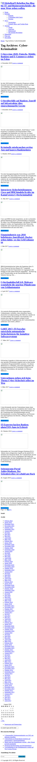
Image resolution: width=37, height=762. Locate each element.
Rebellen (7, 14)
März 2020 (8, 560)
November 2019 (9, 566)
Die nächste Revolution (15, 32)
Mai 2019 (7, 577)
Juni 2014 (7, 677)
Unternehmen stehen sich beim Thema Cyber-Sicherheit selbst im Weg (17, 380)
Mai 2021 (7, 536)
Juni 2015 (7, 656)
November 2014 (9, 668)
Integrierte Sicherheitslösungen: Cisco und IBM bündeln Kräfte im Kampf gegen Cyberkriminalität (17, 192)
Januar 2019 (8, 583)
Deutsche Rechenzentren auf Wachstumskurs (18, 745)
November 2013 (9, 689)
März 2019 (8, 580)
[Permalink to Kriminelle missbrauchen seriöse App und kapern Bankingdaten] (15, 171)
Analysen (11, 29)
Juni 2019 (7, 575)
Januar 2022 (8, 522)
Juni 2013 (7, 697)
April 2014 (8, 680)
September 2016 (9, 631)
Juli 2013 (7, 695)
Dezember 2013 (9, 687)
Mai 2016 (7, 638)
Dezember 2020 (9, 544)
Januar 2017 (8, 624)
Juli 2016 (7, 634)
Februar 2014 (9, 684)
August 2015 (8, 653)
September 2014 (9, 672)
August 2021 (8, 531)
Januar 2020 (8, 563)
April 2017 (8, 619)
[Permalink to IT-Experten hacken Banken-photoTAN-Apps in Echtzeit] (14, 448)
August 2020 (8, 551)
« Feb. (3, 721)
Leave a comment (17, 63)
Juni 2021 (7, 534)
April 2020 (8, 558)
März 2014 (8, 682)
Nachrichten (12, 22)
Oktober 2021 (9, 527)
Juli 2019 (7, 573)
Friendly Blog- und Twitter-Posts (18, 24)
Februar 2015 (9, 663)
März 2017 (8, 621)
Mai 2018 (7, 597)
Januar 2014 (8, 685)
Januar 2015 (8, 665)
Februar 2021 (9, 541)
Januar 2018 (8, 604)
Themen (7, 26)
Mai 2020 (7, 556)
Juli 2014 (7, 675)
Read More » (5, 96)
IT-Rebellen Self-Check (15, 17)
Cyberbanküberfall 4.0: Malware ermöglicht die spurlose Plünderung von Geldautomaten (18, 284)
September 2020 (9, 549)
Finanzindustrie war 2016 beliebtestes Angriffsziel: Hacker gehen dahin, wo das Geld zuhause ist (17, 238)
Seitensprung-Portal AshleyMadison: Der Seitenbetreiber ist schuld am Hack (18, 471)
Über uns (7, 36)
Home (6, 12)
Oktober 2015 (9, 650)
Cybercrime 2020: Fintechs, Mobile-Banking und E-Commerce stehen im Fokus (18, 56)
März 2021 (8, 539)
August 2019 (8, 572)
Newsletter (8, 37)
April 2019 (8, 578)
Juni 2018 (7, 595)
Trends (10, 27)
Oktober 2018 (9, 588)
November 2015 (9, 648)
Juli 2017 (7, 614)
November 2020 (9, 546)
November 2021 (9, 526)
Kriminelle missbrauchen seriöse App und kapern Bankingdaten (17, 148)
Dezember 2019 (9, 565)
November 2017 (9, 607)
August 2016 (8, 633)
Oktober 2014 (9, 670)
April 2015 (8, 660)
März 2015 (8, 661)
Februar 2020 (9, 561)
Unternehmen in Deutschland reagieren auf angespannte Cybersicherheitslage (17, 739)
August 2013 (8, 694)
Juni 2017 (7, 616)
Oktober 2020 (9, 548)
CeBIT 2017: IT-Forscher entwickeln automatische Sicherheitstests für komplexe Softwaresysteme (15, 333)
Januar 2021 (8, 543)
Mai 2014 (7, 678)
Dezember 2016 (9, 626)
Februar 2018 (9, 602)
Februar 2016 (9, 643)
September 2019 (9, 570)
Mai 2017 (7, 617)
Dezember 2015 (9, 646)
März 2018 (8, 600)
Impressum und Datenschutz (13, 724)
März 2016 (8, 641)
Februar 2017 (9, 622)
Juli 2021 (7, 532)
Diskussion (8, 34)
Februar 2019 (9, 582)
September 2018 (9, 590)
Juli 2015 (7, 655)
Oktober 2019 (9, 568)
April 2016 (8, 639)
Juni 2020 (7, 555)
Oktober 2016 (9, 629)
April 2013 (8, 700)
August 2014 (8, 673)
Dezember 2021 (9, 524)
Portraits (10, 15)
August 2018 (8, 592)
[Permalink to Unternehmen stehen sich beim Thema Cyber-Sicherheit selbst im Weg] (15, 404)
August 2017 (8, 612)
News (6, 20)
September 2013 (9, 692)
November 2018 (9, 587)
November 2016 (9, 628)
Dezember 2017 (9, 605)
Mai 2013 (7, 699)
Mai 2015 (7, 658)
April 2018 (8, 599)
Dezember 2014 (9, 667)
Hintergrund (12, 31)
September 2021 (9, 529)
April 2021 (8, 538)
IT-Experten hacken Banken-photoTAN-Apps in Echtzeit (15, 425)
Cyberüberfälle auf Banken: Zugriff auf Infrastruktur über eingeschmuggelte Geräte (18, 103)
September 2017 (9, 611)
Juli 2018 (7, 594)
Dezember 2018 (9, 585)
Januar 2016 (8, 644)
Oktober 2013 (9, 690)
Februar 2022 (9, 521)
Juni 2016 (7, 636)
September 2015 (9, 651)
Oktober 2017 (9, 609)
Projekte (10, 19)
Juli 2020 (7, 553)
